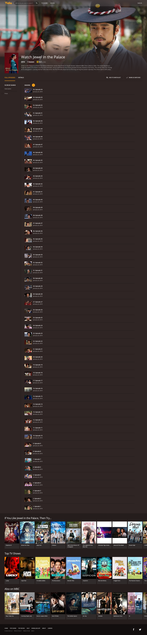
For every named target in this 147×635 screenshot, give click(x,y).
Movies (52, 3)
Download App (35, 628)
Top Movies (21, 628)
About (44, 628)
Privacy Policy (18, 631)
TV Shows (44, 3)
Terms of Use (26, 631)
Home (6, 628)
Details (21, 77)
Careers (50, 628)
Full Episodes (10, 77)
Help (28, 628)
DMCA (32, 631)
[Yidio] (8, 3)
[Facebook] (133, 629)
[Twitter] (140, 629)
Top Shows (13, 628)
